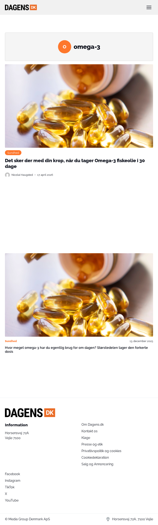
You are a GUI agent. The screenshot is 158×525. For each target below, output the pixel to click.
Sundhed (13, 152)
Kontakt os (89, 431)
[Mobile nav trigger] (149, 7)
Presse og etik (92, 444)
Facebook (12, 474)
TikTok (9, 487)
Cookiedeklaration (95, 457)
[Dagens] (72, 7)
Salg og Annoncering (97, 464)
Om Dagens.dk (92, 425)
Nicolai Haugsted (22, 174)
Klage (85, 438)
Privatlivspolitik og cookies (101, 451)
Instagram (12, 481)
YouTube (12, 500)
